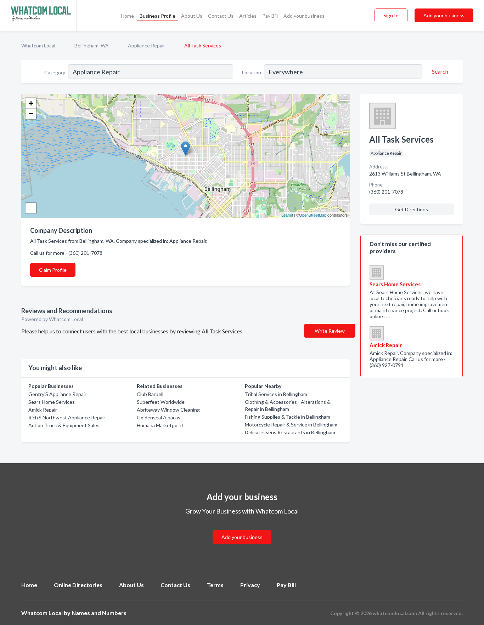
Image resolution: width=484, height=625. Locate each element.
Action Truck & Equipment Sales (64, 425)
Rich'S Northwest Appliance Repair (66, 417)
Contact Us (220, 16)
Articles (248, 16)
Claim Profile (53, 270)
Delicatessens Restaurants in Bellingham (290, 432)
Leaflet (287, 215)
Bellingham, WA (91, 45)
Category (54, 72)
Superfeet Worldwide (161, 402)
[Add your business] (242, 528)
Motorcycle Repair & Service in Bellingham (291, 425)
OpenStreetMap (312, 215)
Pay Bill (270, 16)
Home (127, 16)
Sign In (391, 15)
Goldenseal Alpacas (158, 417)
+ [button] (31, 103)
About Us (191, 16)
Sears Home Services (51, 402)
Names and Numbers (99, 612)
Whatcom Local (38, 45)
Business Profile (157, 16)
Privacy (250, 584)
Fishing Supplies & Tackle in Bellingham (287, 417)
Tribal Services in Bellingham (276, 394)
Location (251, 72)
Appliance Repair (146, 45)
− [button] (31, 113)
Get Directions (411, 209)
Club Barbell (150, 394)
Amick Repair (42, 410)
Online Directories (78, 584)
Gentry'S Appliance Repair (57, 394)
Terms (215, 584)
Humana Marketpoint (160, 425)
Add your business (304, 16)
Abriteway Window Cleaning (168, 410)
